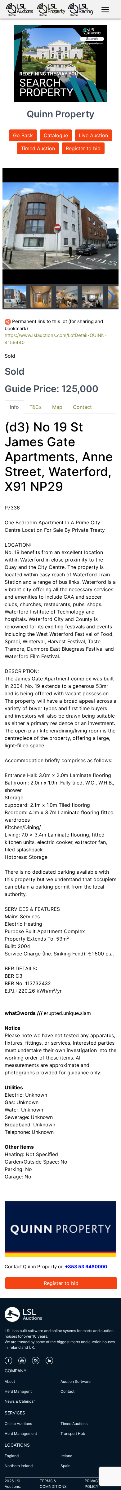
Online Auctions (18, 1423)
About (10, 1381)
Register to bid (83, 148)
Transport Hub (72, 1433)
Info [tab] (14, 407)
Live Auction (93, 135)
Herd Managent (18, 1391)
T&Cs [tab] (35, 407)
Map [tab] (57, 407)
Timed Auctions (73, 1423)
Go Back (23, 135)
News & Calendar (20, 1401)
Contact (67, 1391)
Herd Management (21, 1433)
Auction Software (75, 1381)
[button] (111, 297)
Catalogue (56, 135)
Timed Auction (38, 148)
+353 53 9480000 (86, 1266)
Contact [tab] (82, 407)
